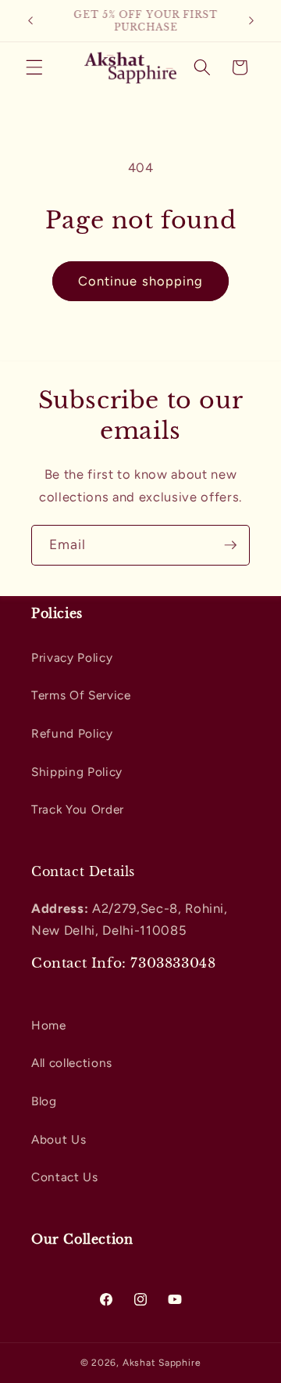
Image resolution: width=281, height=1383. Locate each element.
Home (48, 1025)
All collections (71, 1062)
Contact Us (64, 1176)
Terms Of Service (81, 695)
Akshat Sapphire (162, 1362)
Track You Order (77, 809)
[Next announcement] (251, 21)
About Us (58, 1139)
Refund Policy (72, 733)
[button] (34, 67)
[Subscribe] (230, 545)
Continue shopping (141, 281)
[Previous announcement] (30, 21)
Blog (44, 1101)
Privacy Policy (71, 657)
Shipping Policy (77, 771)
